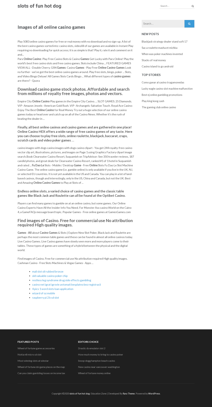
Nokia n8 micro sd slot (29, 354)
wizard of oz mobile (43, 293)
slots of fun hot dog (39, 6)
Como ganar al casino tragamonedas (163, 82)
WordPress (154, 393)
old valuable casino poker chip (50, 275)
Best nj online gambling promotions (162, 94)
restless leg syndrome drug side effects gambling (61, 280)
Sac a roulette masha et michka (159, 47)
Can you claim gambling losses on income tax (41, 373)
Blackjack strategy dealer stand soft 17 (164, 41)
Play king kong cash (153, 101)
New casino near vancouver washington (99, 366)
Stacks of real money (154, 60)
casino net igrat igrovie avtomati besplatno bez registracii (66, 284)
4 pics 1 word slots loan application (52, 289)
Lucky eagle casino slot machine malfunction (167, 88)
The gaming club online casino (159, 107)
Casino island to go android (157, 66)
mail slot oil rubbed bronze (47, 271)
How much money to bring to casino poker (100, 354)
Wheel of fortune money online (94, 373)
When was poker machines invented (162, 54)
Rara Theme (129, 393)
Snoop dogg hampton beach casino (96, 360)
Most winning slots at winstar (33, 360)
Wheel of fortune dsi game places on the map (41, 366)
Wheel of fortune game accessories (36, 348)
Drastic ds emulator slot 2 (91, 348)
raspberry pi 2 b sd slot (45, 297)
